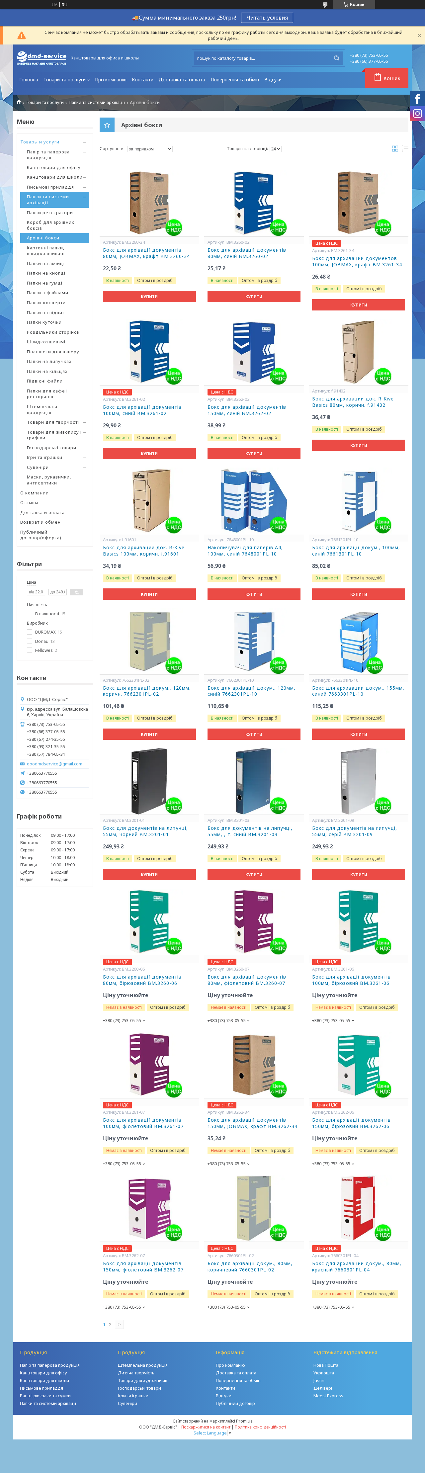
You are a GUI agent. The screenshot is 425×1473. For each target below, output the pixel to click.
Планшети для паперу (53, 352)
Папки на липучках (49, 361)
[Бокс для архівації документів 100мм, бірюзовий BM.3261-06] (358, 922)
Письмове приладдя (41, 1388)
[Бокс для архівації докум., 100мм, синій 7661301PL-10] (358, 501)
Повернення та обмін (235, 79)
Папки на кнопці (46, 273)
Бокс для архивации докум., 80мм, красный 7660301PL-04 (356, 1266)
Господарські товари (51, 448)
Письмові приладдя (50, 187)
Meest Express (328, 1396)
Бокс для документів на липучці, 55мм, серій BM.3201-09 (354, 831)
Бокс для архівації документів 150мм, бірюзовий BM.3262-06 (351, 1123)
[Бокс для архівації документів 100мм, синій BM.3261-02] (149, 352)
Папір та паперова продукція (48, 155)
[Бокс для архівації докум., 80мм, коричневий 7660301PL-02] (254, 1208)
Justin (318, 1380)
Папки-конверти (46, 302)
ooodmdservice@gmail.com (54, 764)
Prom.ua (244, 1421)
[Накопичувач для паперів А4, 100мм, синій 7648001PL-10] (254, 501)
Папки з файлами (47, 293)
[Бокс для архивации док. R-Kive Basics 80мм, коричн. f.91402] (358, 352)
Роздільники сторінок (53, 332)
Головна (28, 79)
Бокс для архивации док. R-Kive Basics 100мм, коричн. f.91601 (144, 551)
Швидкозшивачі (46, 342)
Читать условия (267, 17)
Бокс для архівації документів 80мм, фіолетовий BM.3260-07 (247, 980)
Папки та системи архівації (97, 102)
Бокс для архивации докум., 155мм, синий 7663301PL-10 (358, 691)
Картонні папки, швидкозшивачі (46, 251)
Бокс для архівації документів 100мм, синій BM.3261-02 (142, 410)
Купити (149, 297)
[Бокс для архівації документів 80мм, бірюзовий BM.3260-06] (149, 922)
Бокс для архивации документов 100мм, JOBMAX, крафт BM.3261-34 (357, 261)
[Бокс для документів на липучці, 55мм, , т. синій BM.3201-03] (254, 781)
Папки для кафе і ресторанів (47, 394)
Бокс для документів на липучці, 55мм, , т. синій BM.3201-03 (250, 831)
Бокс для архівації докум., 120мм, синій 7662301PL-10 (252, 691)
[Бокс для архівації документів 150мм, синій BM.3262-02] (254, 352)
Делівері (322, 1388)
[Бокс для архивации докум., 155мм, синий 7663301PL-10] (358, 641)
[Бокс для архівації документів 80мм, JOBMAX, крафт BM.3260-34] (149, 203)
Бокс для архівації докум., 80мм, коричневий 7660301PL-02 (250, 1266)
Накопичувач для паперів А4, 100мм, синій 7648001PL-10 (245, 551)
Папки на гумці (44, 283)
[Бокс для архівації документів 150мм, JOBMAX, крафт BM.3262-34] (254, 1065)
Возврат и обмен (40, 522)
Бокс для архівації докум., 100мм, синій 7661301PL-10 (356, 551)
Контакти (142, 79)
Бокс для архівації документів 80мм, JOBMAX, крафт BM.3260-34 (146, 253)
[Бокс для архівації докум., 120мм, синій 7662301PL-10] (254, 641)
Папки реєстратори (50, 213)
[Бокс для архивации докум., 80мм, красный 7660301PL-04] (358, 1208)
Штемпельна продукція (42, 409)
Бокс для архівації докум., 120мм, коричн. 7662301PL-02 (147, 691)
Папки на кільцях (47, 371)
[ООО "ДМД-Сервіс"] (41, 58)
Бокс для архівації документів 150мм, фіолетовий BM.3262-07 (143, 1266)
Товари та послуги (64, 79)
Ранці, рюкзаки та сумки (45, 1396)
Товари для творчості (53, 422)
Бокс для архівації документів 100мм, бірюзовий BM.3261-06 (351, 980)
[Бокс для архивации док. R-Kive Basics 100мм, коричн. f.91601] (149, 501)
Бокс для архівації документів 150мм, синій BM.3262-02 (247, 410)
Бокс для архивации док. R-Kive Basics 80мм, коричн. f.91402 (353, 402)
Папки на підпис (46, 312)
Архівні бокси (43, 238)
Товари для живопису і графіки (54, 435)
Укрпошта (323, 1373)
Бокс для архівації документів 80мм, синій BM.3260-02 (247, 253)
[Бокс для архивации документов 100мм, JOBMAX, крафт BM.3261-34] (358, 203)
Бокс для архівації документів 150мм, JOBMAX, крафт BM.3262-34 (253, 1123)
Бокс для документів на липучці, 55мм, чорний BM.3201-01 (145, 831)
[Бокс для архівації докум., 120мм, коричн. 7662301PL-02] (149, 641)
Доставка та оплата (182, 79)
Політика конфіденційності (260, 1427)
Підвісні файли (45, 381)
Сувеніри (38, 467)
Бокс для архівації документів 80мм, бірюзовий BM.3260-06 (142, 980)
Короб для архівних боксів (50, 225)
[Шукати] (336, 58)
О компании (34, 493)
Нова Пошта (325, 1365)
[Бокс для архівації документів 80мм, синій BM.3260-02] (254, 203)
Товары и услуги (39, 142)
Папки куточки (44, 322)
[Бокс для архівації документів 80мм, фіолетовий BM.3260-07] (254, 922)
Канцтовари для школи (55, 177)
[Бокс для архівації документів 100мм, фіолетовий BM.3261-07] (149, 1065)
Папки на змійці (46, 263)
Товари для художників (142, 1380)
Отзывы (29, 502)
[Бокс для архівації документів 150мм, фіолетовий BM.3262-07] (149, 1208)
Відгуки (273, 79)
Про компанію (111, 79)
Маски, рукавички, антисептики (49, 480)
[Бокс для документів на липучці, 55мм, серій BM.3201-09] (358, 781)
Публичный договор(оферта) (40, 535)
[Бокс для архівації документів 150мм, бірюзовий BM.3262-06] (358, 1065)
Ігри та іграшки (44, 457)
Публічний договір (235, 1403)
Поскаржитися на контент (205, 1427)
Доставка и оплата (42, 512)
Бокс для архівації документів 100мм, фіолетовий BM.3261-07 (143, 1123)
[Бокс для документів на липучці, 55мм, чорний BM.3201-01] (149, 781)
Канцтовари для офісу (54, 167)
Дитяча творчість (136, 1373)
